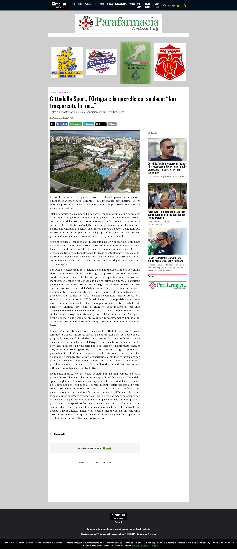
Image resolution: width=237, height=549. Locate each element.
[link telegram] (178, 5)
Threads (102, 124)
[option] (67, 62)
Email (113, 124)
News (73, 3)
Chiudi (155, 545)
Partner (151, 276)
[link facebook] (164, 5)
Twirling (132, 3)
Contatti (118, 522)
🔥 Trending (153, 133)
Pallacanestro (121, 3)
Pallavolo (109, 3)
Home (53, 92)
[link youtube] (173, 5)
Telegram (89, 124)
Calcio (80, 3)
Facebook (63, 124)
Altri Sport (139, 5)
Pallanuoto (89, 3)
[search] (185, 5)
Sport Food (157, 5)
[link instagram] (169, 5)
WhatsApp (76, 124)
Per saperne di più (140, 545)
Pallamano (99, 3)
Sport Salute (148, 5)
